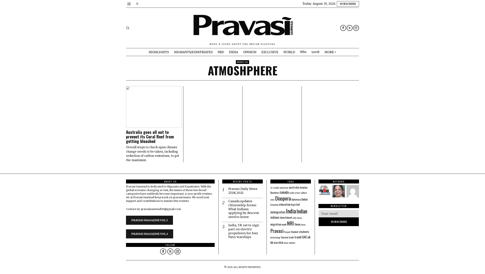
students (304, 231)
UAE (304, 236)
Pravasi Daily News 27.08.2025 (242, 191)
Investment (286, 217)
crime (297, 192)
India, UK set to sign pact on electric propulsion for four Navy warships (243, 231)
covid (291, 192)
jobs (295, 217)
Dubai (304, 199)
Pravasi (276, 230)
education (284, 204)
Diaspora (283, 198)
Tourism (284, 237)
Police (303, 224)
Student (294, 232)
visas (286, 242)
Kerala (299, 217)
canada (284, 192)
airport (276, 187)
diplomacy (296, 199)
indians (274, 217)
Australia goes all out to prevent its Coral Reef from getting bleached (150, 137)
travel (297, 237)
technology (275, 237)
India (291, 211)
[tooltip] (343, 28)
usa (276, 242)
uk (308, 237)
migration (275, 224)
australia (294, 187)
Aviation (303, 187)
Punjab (287, 231)
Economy (274, 204)
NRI (290, 223)
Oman (297, 224)
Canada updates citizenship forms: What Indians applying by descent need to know (243, 209)
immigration (278, 212)
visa (280, 242)
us (271, 242)
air (271, 187)
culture (303, 192)
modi (284, 224)
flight (293, 204)
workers (292, 242)
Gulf (298, 204)
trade (291, 237)
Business (274, 192)
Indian (301, 211)
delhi (272, 199)
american (284, 187)
